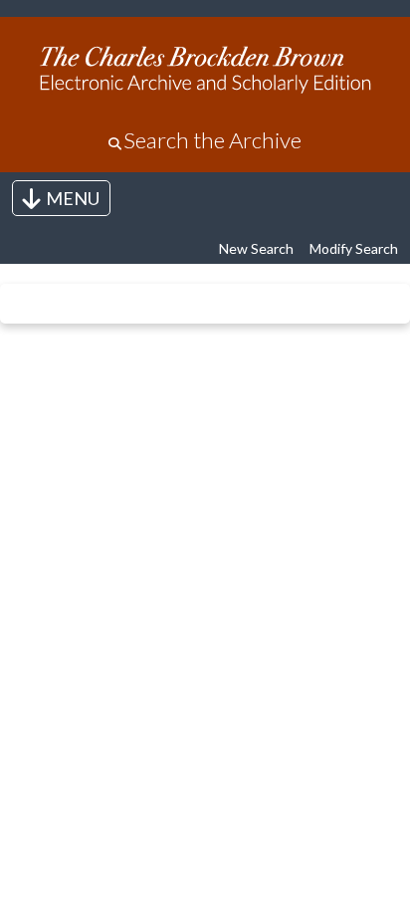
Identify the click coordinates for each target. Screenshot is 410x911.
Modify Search (353, 248)
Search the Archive (212, 139)
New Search (256, 248)
